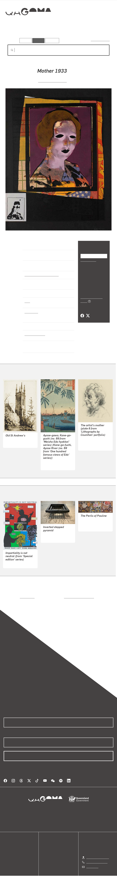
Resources (51, 40)
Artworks (14, 33)
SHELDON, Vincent (15, 439)
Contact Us (92, 863)
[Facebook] (82, 312)
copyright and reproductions (66, 597)
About (7, 856)
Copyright (65, 876)
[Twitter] (88, 312)
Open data (9, 842)
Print (27, 301)
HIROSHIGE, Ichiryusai (55, 462)
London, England (34, 334)
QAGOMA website (13, 845)
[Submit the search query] (9, 50)
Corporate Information (87, 876)
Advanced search (100, 39)
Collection (28, 21)
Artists (28, 33)
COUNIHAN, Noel (90, 442)
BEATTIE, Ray (12, 563)
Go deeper (44, 33)
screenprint (31, 311)
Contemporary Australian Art (41, 274)
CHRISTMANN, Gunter (93, 523)
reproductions (14, 597)
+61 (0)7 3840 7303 (96, 858)
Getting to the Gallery (97, 853)
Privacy (51, 876)
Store (6, 849)
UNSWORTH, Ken (52, 534)
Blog (6, 853)
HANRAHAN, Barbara (52, 81)
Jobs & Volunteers (33, 876)
